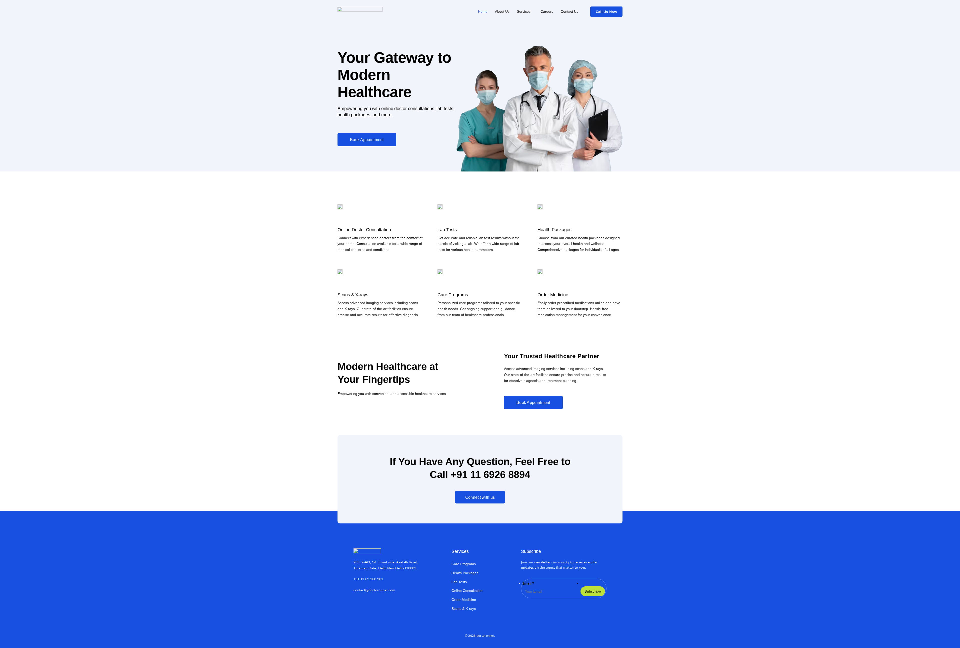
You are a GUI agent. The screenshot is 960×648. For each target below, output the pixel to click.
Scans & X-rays (464, 609)
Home (483, 11)
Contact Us (569, 11)
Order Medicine (464, 600)
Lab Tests (459, 582)
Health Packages (465, 573)
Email (528, 583)
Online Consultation (467, 591)
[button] (525, 11)
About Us (502, 11)
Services (523, 11)
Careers (546, 11)
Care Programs (464, 564)
